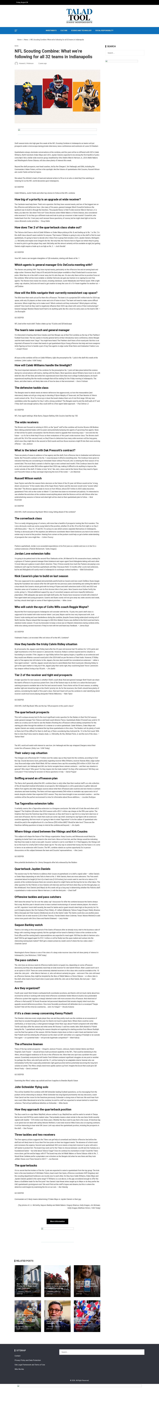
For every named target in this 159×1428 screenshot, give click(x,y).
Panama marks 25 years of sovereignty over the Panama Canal (86, 1321)
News (16, 46)
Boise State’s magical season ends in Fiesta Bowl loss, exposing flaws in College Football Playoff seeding (27, 1319)
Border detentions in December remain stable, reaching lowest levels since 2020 (87, 1285)
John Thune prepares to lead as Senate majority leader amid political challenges (55, 1320)
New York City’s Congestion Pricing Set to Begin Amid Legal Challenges (27, 1286)
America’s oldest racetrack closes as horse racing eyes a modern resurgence (57, 1286)
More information (57, 1221)
